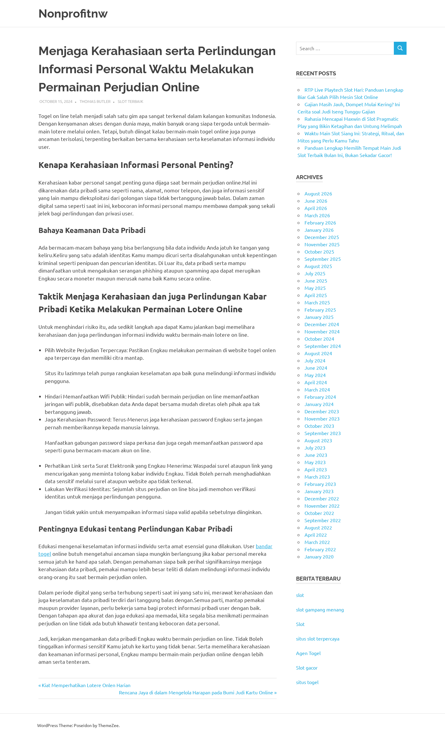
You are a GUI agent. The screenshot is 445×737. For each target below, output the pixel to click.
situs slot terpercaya (317, 638)
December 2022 (322, 498)
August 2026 (318, 193)
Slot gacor (307, 667)
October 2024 (319, 339)
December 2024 (322, 324)
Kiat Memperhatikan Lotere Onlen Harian (85, 685)
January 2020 (319, 556)
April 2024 (316, 382)
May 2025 (315, 288)
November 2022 (322, 506)
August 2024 (318, 353)
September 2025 (323, 259)
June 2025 (316, 280)
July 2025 (315, 273)
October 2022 (319, 513)
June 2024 (316, 368)
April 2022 (316, 535)
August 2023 (318, 440)
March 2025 (317, 302)
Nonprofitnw (73, 13)
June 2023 (316, 455)
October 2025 (319, 251)
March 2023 (317, 476)
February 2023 (320, 484)
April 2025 (316, 295)
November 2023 (322, 418)
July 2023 (315, 447)
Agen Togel (308, 653)
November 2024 (322, 331)
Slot (300, 624)
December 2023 (322, 411)
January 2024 (319, 404)
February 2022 (320, 549)
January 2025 (319, 317)
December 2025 (322, 237)
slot (300, 595)
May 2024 (315, 375)
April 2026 (316, 208)
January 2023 (319, 491)
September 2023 (323, 433)
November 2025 (322, 244)
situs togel (307, 682)
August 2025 (318, 266)
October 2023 (319, 426)
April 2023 (316, 469)
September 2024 (323, 346)
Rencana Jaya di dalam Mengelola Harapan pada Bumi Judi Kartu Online (196, 692)
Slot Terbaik (130, 101)
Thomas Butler (95, 101)
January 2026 (319, 230)
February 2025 (320, 309)
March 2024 (317, 389)
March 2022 (317, 542)
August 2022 (318, 527)
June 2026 (316, 201)
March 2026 (317, 215)
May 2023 (315, 462)
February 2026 (320, 222)
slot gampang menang (320, 609)
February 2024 (320, 397)
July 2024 (315, 360)
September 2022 (323, 520)
